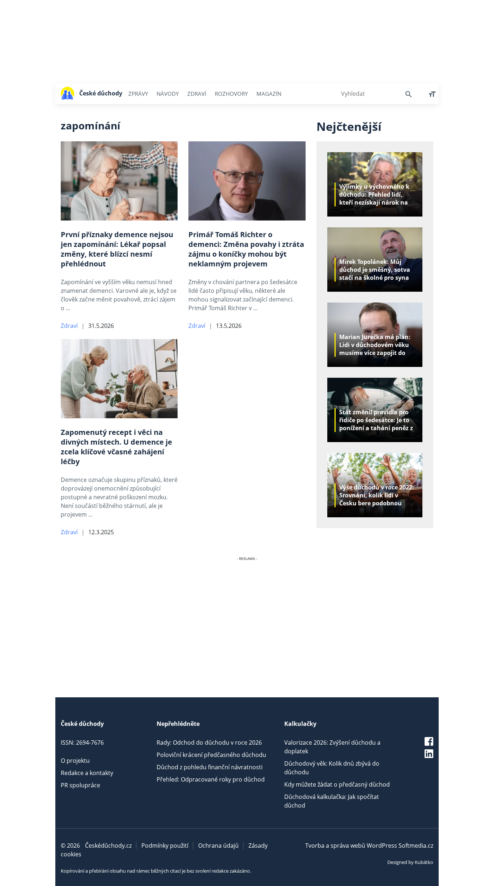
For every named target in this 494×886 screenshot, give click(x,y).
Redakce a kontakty (87, 773)
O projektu (75, 761)
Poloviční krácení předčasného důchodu (211, 755)
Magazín (268, 93)
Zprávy (138, 93)
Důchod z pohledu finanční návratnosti (210, 767)
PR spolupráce (80, 785)
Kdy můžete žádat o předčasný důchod (337, 784)
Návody (168, 93)
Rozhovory (231, 93)
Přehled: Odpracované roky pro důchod (211, 779)
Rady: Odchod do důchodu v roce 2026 (209, 742)
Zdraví (196, 93)
